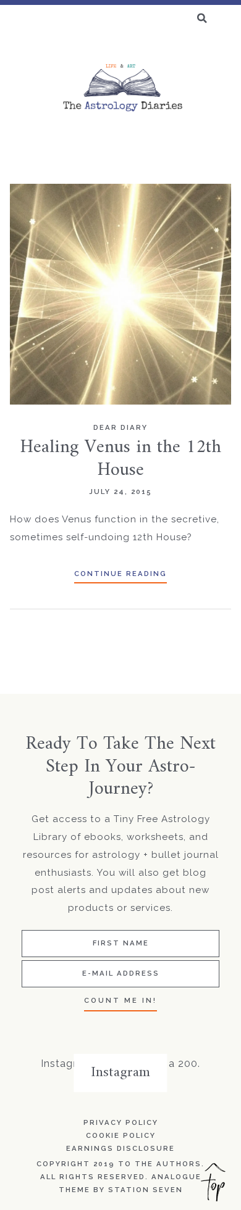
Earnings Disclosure (120, 1148)
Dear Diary (120, 427)
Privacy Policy (120, 1122)
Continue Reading (120, 573)
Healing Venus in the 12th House (120, 458)
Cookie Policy (121, 1135)
